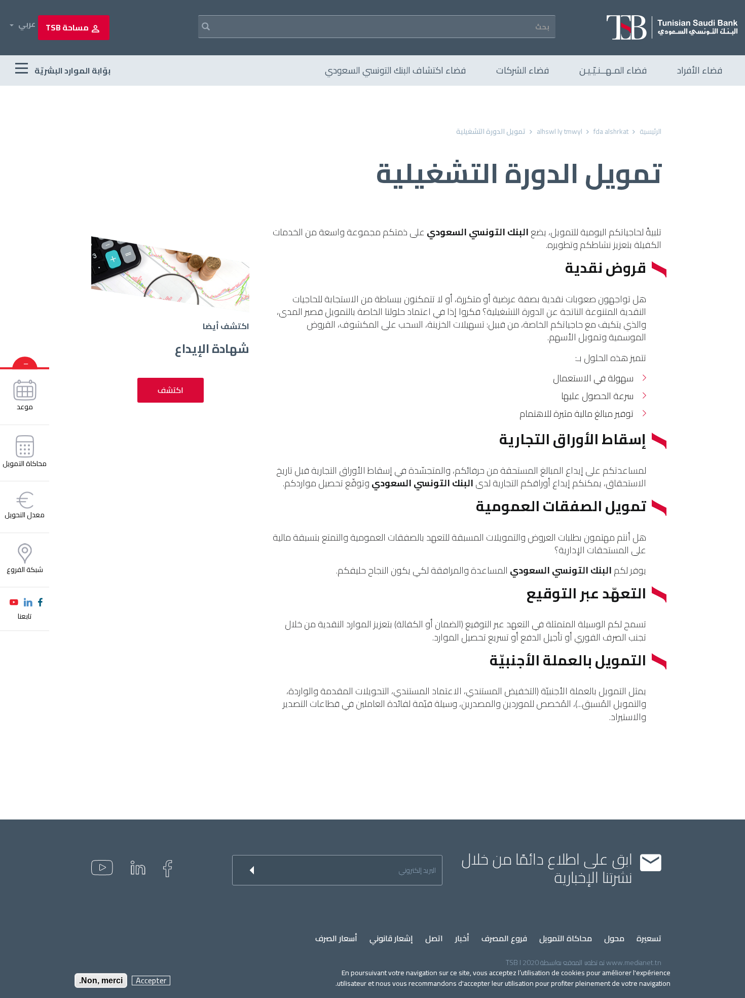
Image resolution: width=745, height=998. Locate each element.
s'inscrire (244, 870)
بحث (199, 26)
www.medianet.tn (633, 962)
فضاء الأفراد (699, 70)
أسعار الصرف (336, 938)
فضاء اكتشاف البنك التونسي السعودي (395, 70)
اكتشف (170, 390)
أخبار (462, 938)
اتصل (434, 938)
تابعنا (24, 616)
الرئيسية (650, 131)
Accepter (151, 980)
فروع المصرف (504, 938)
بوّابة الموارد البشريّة (71, 70)
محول (614, 938)
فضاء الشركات (522, 70)
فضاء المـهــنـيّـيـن (613, 70)
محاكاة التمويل (565, 938)
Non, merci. (101, 980)
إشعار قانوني (391, 938)
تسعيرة (649, 938)
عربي (26, 24)
